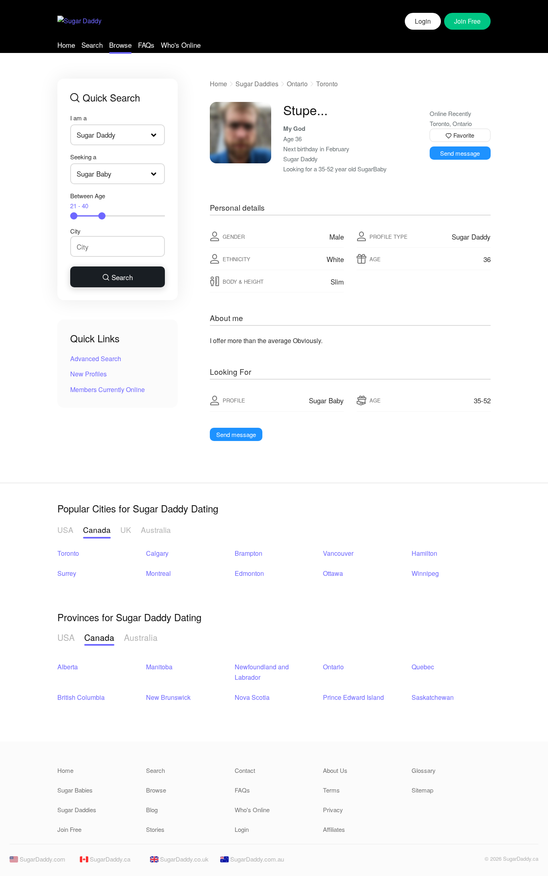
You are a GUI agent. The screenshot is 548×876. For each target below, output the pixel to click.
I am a (78, 118)
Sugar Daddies (256, 83)
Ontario (297, 83)
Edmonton (249, 573)
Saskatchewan (433, 697)
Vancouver (338, 553)
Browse (120, 45)
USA (65, 529)
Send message (460, 153)
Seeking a (83, 156)
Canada (97, 529)
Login (423, 21)
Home (66, 45)
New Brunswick (168, 697)
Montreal (158, 573)
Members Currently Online (107, 389)
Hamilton (424, 553)
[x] (473, 861)
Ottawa (333, 573)
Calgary (157, 553)
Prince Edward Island (353, 697)
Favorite (463, 135)
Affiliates (334, 829)
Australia (156, 529)
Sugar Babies (75, 790)
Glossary (424, 770)
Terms (331, 790)
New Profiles (88, 373)
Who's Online (181, 45)
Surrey (66, 573)
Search (92, 45)
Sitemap (422, 790)
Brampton (248, 553)
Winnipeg (425, 573)
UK (125, 529)
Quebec (423, 666)
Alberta (67, 666)
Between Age (87, 200)
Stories (155, 829)
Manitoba (159, 666)
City (75, 231)
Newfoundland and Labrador (262, 672)
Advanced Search (95, 358)
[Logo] (79, 21)
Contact (245, 770)
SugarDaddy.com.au (256, 859)
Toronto (327, 83)
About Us (335, 770)
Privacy (333, 809)
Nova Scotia (252, 697)
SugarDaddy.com (41, 859)
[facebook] (459, 861)
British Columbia (81, 697)
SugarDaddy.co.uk (183, 859)
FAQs (146, 45)
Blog (152, 809)
